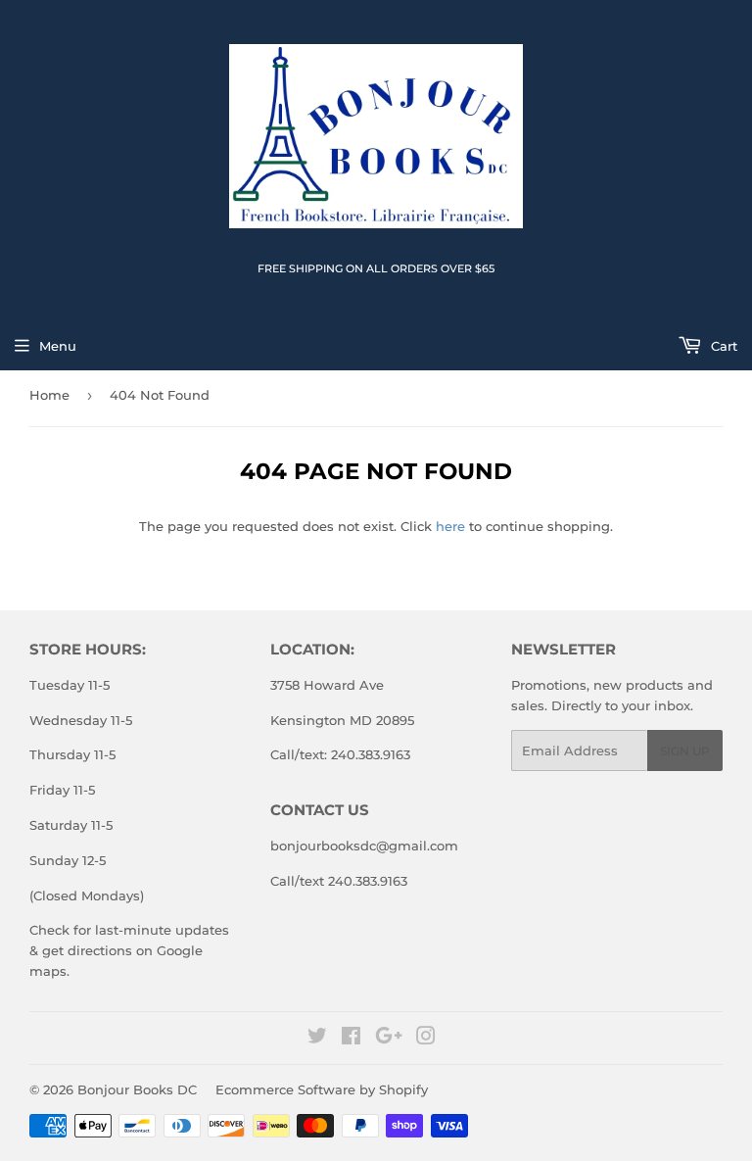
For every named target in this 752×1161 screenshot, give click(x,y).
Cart (722, 346)
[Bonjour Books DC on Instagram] (426, 1038)
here (450, 526)
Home (49, 395)
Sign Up (685, 751)
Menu (57, 346)
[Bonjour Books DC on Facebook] (351, 1038)
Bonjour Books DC (137, 1089)
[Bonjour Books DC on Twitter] (317, 1038)
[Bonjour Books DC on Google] (388, 1038)
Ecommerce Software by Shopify (321, 1089)
